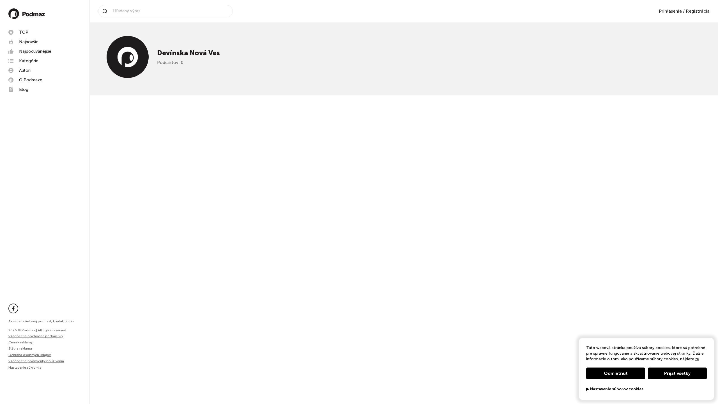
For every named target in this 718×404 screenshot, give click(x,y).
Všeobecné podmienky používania (36, 361)
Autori (25, 70)
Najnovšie (28, 41)
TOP (23, 32)
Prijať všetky (677, 373)
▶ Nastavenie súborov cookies (614, 389)
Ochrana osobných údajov (29, 355)
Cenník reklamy (20, 342)
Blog (23, 89)
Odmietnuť (616, 373)
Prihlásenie (670, 11)
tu (697, 359)
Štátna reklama (20, 348)
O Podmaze (30, 79)
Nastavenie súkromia (25, 367)
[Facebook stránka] (13, 308)
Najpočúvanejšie (35, 51)
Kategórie (28, 60)
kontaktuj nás (63, 321)
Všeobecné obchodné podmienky (35, 336)
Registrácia (698, 11)
